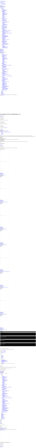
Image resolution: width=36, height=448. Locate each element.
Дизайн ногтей (2, 11)
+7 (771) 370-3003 (4, 350)
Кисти (2, 21)
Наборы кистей (3, 25)
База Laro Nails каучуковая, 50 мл (3, 329)
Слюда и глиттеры (4, 16)
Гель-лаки (4, 94)
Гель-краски (3, 12)
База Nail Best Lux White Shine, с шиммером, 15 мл (5, 271)
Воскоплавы (3, 32)
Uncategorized (2, 8)
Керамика (3, 46)
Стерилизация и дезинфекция (4, 41)
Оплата (2, 356)
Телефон (1, 423)
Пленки (3, 15)
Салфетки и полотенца (4, 40)
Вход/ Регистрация (3, 418)
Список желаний (1, 130)
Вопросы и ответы (3, 359)
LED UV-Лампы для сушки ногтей (5, 31)
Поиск (6, 373)
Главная (1, 94)
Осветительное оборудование (5, 36)
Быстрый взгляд (1, 173)
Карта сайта (2, 362)
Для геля (3, 23)
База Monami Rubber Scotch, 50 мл (3, 244)
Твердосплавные (4, 47)
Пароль (1, 425)
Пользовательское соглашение (4, 360)
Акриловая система (4, 29)
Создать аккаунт (4, 428)
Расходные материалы (3, 37)
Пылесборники (3, 33)
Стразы (3, 17)
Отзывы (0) (1, 144)
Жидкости (3, 38)
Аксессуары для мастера (4, 35)
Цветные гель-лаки (4, 10)
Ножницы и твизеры (4, 20)
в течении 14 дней (5, 127)
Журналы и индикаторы (4, 43)
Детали (2, 133)
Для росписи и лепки (4, 24)
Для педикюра (3, 19)
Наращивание (2, 28)
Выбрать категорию (2, 7)
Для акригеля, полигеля (4, 22)
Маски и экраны (4, 39)
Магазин (2, 94)
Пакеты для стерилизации (4, 44)
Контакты (2, 357)
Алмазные (3, 45)
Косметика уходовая (4, 27)
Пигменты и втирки (4, 14)
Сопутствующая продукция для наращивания (6, 30)
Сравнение (1, 242)
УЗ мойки (3, 34)
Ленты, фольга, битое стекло (5, 13)
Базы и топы (3, 9)
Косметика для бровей (4, 26)
